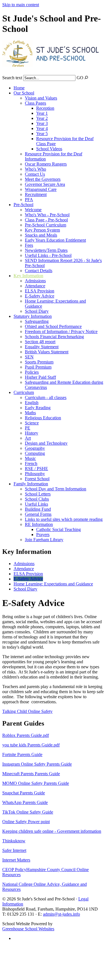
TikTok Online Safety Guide (27, 812)
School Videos (49, 148)
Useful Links (36, 504)
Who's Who (35, 169)
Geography (35, 448)
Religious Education (43, 417)
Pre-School (23, 204)
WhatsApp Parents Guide (25, 802)
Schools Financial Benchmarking (54, 336)
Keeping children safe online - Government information (51, 831)
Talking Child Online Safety (27, 711)
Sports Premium (39, 362)
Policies (32, 372)
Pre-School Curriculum (45, 224)
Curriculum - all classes (45, 397)
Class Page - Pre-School (46, 219)
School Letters (38, 494)
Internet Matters (16, 860)
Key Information (28, 275)
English (31, 402)
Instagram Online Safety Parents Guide (37, 764)
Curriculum (24, 392)
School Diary (37, 311)
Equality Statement (42, 346)
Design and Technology (46, 443)
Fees (29, 245)
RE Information (39, 524)
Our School (24, 93)
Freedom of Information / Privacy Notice (61, 331)
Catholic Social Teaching (58, 529)
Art (28, 438)
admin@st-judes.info (61, 914)
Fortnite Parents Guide (22, 754)
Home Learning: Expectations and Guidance (53, 583)
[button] (86, 77)
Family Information (31, 483)
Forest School (37, 478)
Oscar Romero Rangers (46, 164)
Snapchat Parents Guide (23, 792)
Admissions (35, 280)
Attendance (35, 285)
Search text (12, 77)
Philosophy (35, 473)
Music (30, 458)
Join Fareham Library (44, 539)
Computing (35, 453)
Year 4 (42, 128)
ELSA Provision (39, 290)
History (31, 433)
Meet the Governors (42, 179)
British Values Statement (46, 351)
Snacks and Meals (41, 235)
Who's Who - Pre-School (47, 214)
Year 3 (42, 123)
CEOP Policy (14, 869)
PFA (29, 199)
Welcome (33, 209)
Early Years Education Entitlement (55, 240)
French (31, 463)
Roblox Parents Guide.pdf (25, 735)
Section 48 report (40, 341)
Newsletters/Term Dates (46, 250)
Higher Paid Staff (40, 377)
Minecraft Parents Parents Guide (31, 773)
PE (27, 428)
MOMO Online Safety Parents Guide (35, 783)
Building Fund (38, 509)
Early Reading (38, 407)
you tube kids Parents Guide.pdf (31, 745)
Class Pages (35, 103)
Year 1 (42, 113)
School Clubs (37, 499)
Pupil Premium (38, 367)
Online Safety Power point (26, 821)
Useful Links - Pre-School (48, 255)
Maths (30, 412)
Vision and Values (41, 98)
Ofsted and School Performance (53, 326)
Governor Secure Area (45, 184)
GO (80, 77)
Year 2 (42, 118)
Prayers (42, 534)
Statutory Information (33, 316)
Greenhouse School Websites (28, 928)
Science (32, 422)
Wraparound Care (41, 189)
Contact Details (38, 270)
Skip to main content (20, 4)
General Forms (38, 514)
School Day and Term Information (55, 488)
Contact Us (35, 174)
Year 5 (42, 133)
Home (19, 87)
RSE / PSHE (36, 468)
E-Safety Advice (39, 296)
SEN (29, 356)
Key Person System (42, 230)
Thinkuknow (13, 840)
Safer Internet (14, 850)
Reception (45, 108)
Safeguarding (37, 321)
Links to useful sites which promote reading (64, 519)
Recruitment (36, 194)
